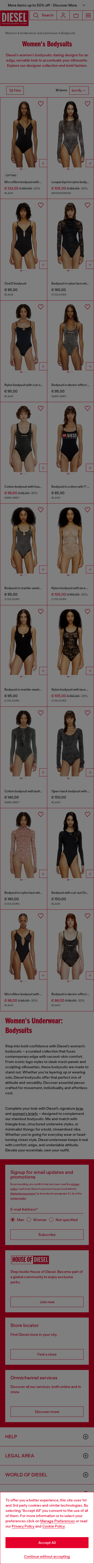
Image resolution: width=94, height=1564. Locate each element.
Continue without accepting (47, 1556)
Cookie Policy (53, 1526)
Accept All (47, 1543)
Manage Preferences (57, 1521)
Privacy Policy (23, 1526)
